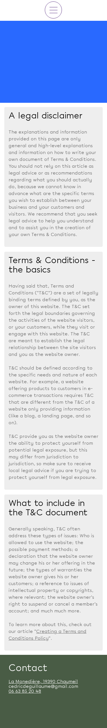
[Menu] (53, 10)
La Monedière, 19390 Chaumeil (43, 681)
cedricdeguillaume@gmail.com (43, 686)
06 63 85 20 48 (25, 691)
